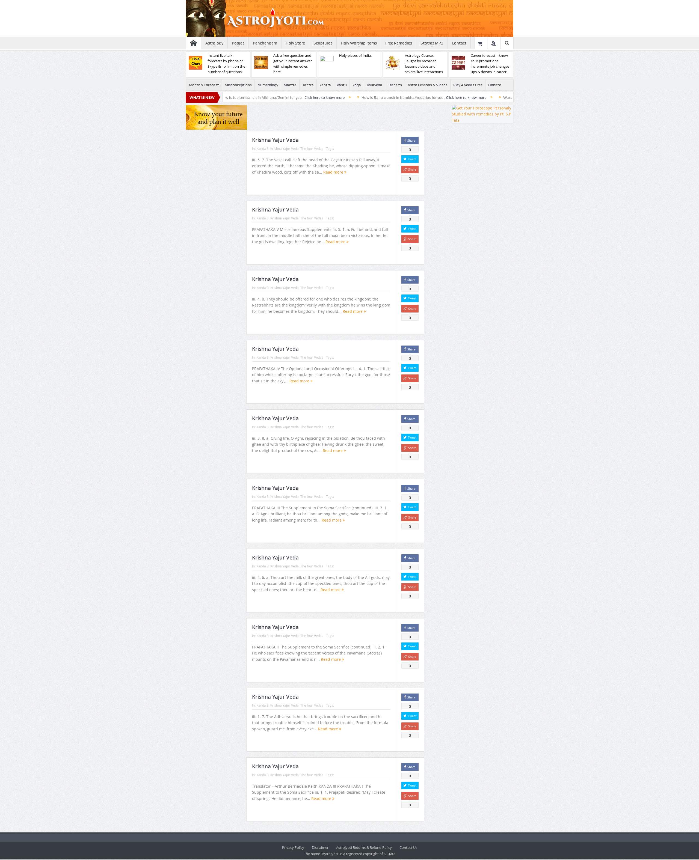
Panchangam (265, 43)
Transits (395, 85)
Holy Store (295, 43)
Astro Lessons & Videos (428, 85)
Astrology (214, 43)
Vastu (342, 85)
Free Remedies (398, 43)
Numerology (267, 85)
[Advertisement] (349, 117)
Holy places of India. (355, 55)
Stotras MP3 (431, 43)
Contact (459, 43)
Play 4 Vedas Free (467, 85)
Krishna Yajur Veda (275, 140)
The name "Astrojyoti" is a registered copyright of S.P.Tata (349, 853)
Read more (333, 172)
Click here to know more (290, 97)
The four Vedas (311, 148)
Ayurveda (374, 85)
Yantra (325, 85)
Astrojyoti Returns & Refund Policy (364, 847)
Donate (494, 85)
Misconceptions (238, 85)
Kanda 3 (262, 148)
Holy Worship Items (359, 43)
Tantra (308, 85)
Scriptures (322, 43)
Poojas (238, 43)
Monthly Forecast (204, 85)
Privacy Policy (293, 847)
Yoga (357, 85)
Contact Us (408, 847)
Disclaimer (320, 847)
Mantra (290, 85)
